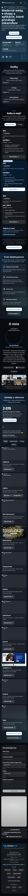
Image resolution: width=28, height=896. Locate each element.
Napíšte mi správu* (8, 779)
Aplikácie (14, 444)
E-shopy (20, 124)
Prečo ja (14, 887)
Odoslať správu (14, 791)
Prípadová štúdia (17, 873)
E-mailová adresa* (8, 757)
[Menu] (20, 2)
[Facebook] (3, 56)
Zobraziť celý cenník (14, 247)
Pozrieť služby (14, 33)
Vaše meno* (6, 751)
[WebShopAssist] (14, 846)
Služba (4, 771)
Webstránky (7, 870)
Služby (8, 887)
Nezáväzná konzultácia (14, 37)
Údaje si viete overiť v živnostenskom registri (14, 864)
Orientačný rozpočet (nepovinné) (12, 762)
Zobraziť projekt (9, 727)
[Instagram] (10, 56)
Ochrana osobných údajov (14, 880)
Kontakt (14, 890)
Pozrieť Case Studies (10, 420)
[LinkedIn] (6, 56)
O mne (20, 887)
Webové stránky (10, 124)
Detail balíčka (14, 156)
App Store (7, 495)
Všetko (5, 441)
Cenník (8, 873)
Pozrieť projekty (14, 313)
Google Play (18, 495)
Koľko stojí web (11, 877)
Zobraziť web (8, 469)
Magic (18, 877)
